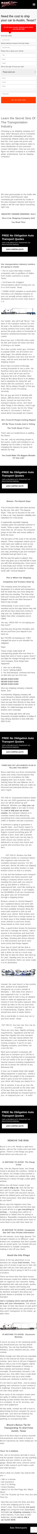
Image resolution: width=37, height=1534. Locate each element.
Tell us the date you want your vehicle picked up (17, 89)
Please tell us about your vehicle (12, 51)
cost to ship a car (10, 1188)
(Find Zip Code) (6, 35)
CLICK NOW (9, 1520)
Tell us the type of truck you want (12, 66)
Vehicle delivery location (15, 43)
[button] (34, 4)
